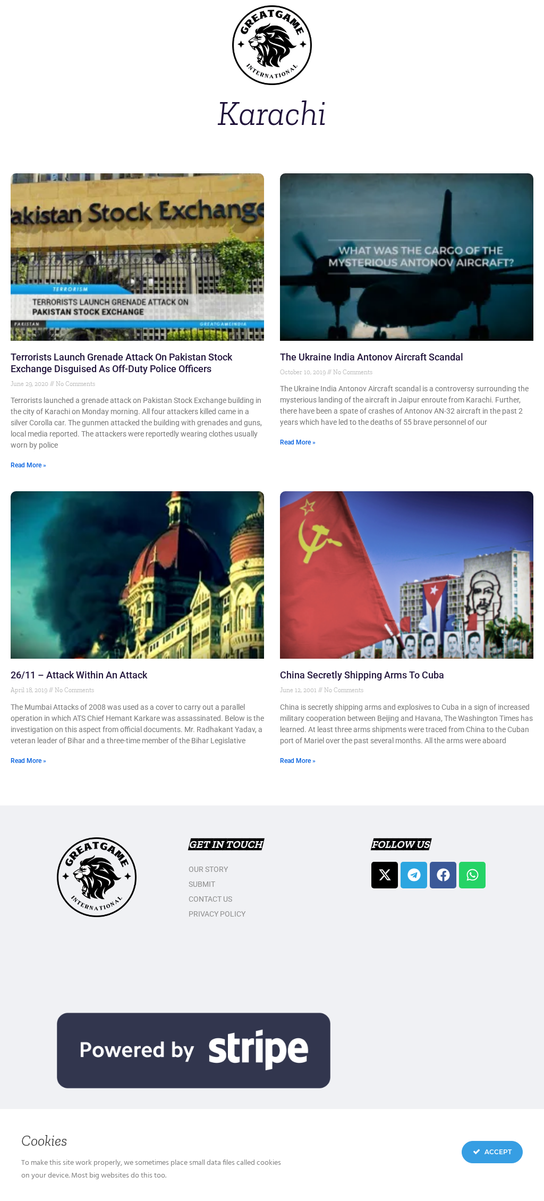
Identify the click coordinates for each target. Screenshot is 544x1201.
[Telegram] (414, 875)
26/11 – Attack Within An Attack (79, 675)
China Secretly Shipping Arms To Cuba (362, 675)
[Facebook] (443, 875)
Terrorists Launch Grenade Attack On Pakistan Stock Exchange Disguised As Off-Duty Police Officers (121, 362)
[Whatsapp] (472, 875)
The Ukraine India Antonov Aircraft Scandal (371, 357)
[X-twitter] (384, 875)
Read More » (28, 465)
